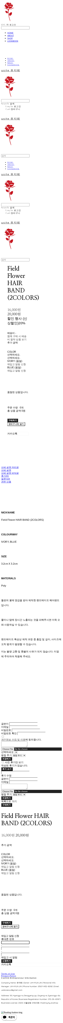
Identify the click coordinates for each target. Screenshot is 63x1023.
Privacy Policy (8, 976)
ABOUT (10, 35)
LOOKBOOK (12, 41)
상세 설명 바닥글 (10, 473)
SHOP (10, 38)
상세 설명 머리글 (10, 467)
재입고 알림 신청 (16, 364)
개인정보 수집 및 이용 (13, 739)
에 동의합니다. (21, 739)
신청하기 (6, 961)
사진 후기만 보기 (14, 762)
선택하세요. (13, 354)
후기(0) (5, 476)
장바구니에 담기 (10, 926)
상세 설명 (6, 470)
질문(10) (5, 479)
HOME (10, 32)
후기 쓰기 (6, 769)
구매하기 (6, 805)
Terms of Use (8, 974)
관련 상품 (6, 481)
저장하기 (6, 759)
